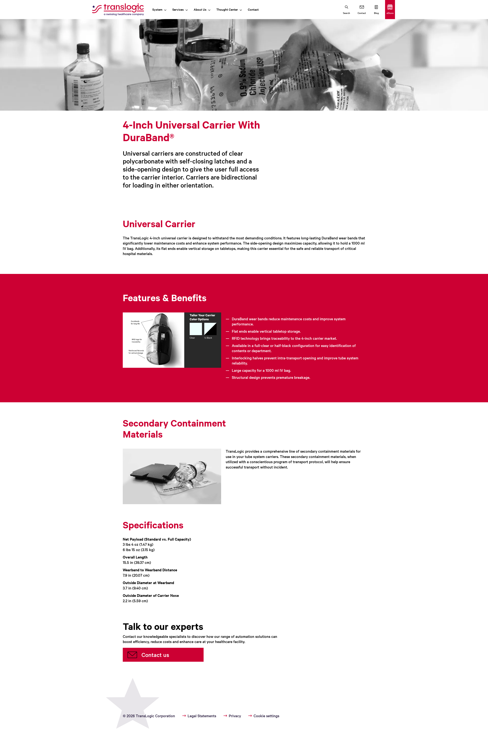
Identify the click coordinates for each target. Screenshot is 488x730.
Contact (253, 9)
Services (178, 9)
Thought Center (227, 9)
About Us (200, 9)
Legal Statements (202, 716)
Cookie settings (266, 716)
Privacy (235, 716)
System (157, 9)
